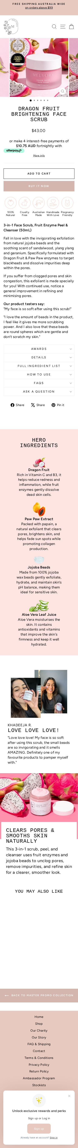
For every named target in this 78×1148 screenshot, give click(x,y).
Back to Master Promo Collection (42, 995)
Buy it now (39, 186)
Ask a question (39, 391)
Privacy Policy (39, 1065)
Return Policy (39, 1071)
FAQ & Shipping (39, 1044)
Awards (39, 349)
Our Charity (39, 1030)
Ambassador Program (39, 1078)
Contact (39, 1051)
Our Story (39, 1037)
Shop (39, 1024)
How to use (39, 374)
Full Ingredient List (39, 366)
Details (39, 357)
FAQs (39, 383)
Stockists (39, 1085)
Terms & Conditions (39, 1058)
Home (39, 1017)
